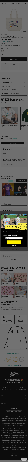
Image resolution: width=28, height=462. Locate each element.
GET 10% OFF (14, 242)
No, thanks (14, 245)
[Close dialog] (26, 215)
